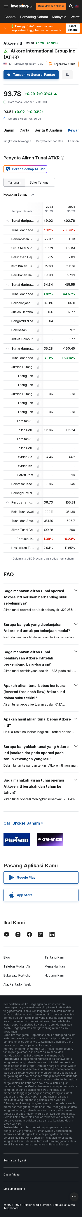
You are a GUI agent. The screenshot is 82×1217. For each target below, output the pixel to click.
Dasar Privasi (11, 1174)
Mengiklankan (55, 966)
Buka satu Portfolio (17, 975)
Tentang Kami (54, 957)
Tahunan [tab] (14, 182)
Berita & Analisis (49, 130)
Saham (10, 17)
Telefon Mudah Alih (17, 966)
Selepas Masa (17, 118)
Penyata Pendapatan (49, 141)
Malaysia (59, 17)
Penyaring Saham (34, 17)
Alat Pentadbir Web (17, 984)
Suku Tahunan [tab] (40, 182)
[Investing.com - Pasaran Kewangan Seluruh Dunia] (22, 6)
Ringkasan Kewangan (17, 141)
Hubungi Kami (54, 975)
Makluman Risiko (14, 1188)
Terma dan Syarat (14, 1160)
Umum (8, 130)
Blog (6, 957)
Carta (24, 130)
